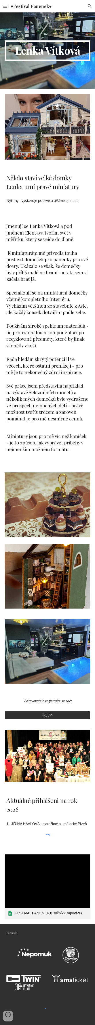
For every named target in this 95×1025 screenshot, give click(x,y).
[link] (48, 886)
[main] (48, 50)
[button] (5, 6)
